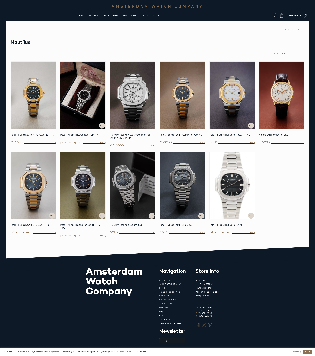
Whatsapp (200, 292)
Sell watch (164, 280)
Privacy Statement (168, 300)
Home (82, 16)
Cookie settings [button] (295, 352)
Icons (134, 16)
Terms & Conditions (169, 304)
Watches (93, 16)
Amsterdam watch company (157, 6)
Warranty (164, 296)
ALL (138, 352)
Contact (156, 16)
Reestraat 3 (201, 280)
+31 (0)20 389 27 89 (204, 288)
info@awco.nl (203, 296)
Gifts (115, 16)
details (53, 142)
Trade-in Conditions (169, 292)
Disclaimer (164, 308)
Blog (124, 16)
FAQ (161, 312)
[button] (275, 15)
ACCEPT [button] (307, 352)
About (144, 16)
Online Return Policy (170, 284)
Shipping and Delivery (170, 323)
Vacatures (164, 319)
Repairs (162, 288)
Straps (105, 16)
